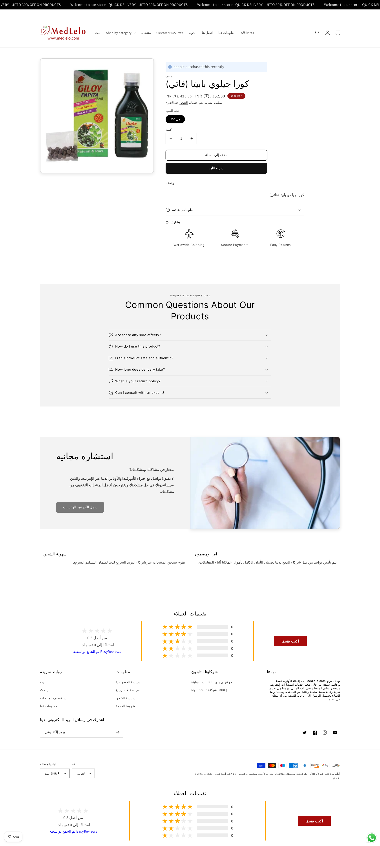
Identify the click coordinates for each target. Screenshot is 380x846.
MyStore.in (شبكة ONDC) (209, 690)
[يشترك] (118, 732)
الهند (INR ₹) (53, 773)
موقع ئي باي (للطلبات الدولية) (211, 682)
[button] (120, 33)
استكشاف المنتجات (54, 698)
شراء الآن (216, 168)
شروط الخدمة (125, 706)
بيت (42, 682)
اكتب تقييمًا (290, 641)
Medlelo (208, 773)
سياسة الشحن (126, 698)
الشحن (183, 102)
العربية (81, 773)
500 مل (175, 119)
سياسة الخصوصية (128, 682)
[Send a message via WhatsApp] (372, 838)
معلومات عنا (48, 706)
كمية (169, 130)
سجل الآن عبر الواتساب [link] (80, 507)
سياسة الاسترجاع (128, 690)
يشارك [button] (175, 222)
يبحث (44, 690)
